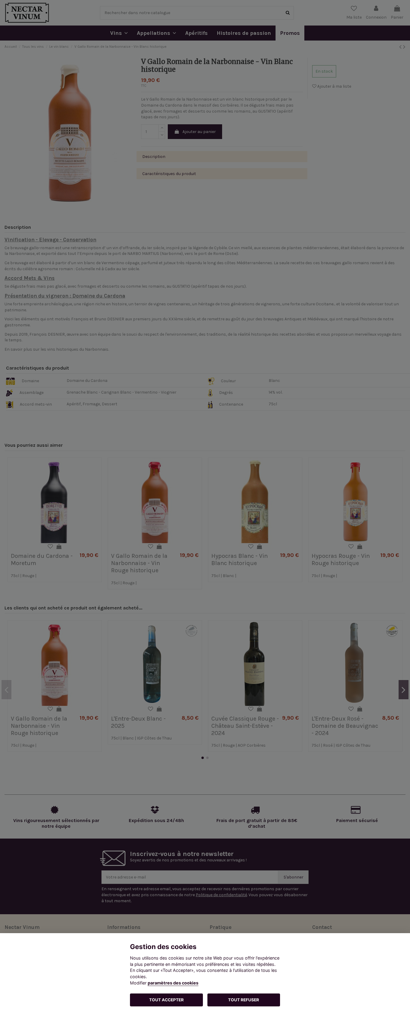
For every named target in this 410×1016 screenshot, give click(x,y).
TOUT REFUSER (243, 999)
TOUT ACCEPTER (166, 999)
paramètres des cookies (173, 982)
